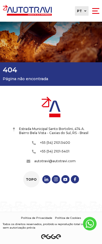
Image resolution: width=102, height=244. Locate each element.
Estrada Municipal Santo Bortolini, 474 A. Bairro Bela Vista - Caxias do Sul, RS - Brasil (53, 131)
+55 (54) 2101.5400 (55, 143)
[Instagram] (56, 179)
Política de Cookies (68, 218)
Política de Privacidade (36, 218)
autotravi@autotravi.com (55, 161)
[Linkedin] (46, 179)
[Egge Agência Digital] (51, 236)
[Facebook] (75, 179)
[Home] (27, 11)
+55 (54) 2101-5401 (54, 151)
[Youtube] (65, 179)
